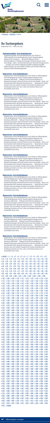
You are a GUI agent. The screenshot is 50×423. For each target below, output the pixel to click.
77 (19, 271)
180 (18, 295)
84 (46, 271)
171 (22, 293)
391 (22, 347)
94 (39, 273)
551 (22, 386)
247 (3, 312)
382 (27, 344)
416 (46, 352)
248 (8, 312)
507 (3, 376)
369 (13, 342)
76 (15, 271)
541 (22, 383)
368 (8, 342)
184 (37, 295)
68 (31, 268)
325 (41, 330)
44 (31, 264)
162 (27, 290)
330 (18, 332)
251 (22, 312)
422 (27, 354)
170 (18, 293)
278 (8, 320)
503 (32, 374)
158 (8, 290)
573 (32, 391)
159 (13, 290)
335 (41, 332)
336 (46, 332)
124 (37, 281)
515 (41, 376)
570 (18, 391)
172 (27, 293)
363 (32, 339)
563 (32, 388)
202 (27, 300)
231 (22, 308)
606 (46, 398)
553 (32, 386)
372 (27, 342)
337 (3, 334)
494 (37, 371)
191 (22, 298)
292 (27, 322)
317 (3, 330)
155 (41, 288)
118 (8, 281)
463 (32, 364)
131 (22, 283)
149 (13, 288)
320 (18, 330)
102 (25, 276)
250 (18, 312)
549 (13, 386)
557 (3, 388)
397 (3, 349)
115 (41, 278)
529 (13, 381)
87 (11, 273)
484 (37, 369)
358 (8, 339)
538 (8, 383)
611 (22, 400)
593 (32, 396)
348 (8, 337)
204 (37, 300)
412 (27, 352)
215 (41, 303)
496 (46, 371)
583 (32, 393)
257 (3, 315)
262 (27, 315)
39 (11, 264)
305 (41, 325)
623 (32, 403)
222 (27, 305)
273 (32, 317)
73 (3, 271)
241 (22, 310)
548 (8, 386)
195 (41, 298)
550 (18, 386)
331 (22, 332)
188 (8, 298)
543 (32, 383)
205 (41, 300)
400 (18, 349)
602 (27, 398)
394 (37, 347)
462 (27, 364)
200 (18, 300)
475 (41, 366)
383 (32, 344)
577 (3, 393)
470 (18, 366)
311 (22, 327)
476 (46, 366)
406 (46, 349)
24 (46, 259)
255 (41, 312)
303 (32, 325)
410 (18, 352)
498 (8, 374)
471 (22, 366)
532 (27, 381)
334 (37, 332)
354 (37, 337)
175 (41, 293)
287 (3, 322)
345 (41, 334)
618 (8, 403)
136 (46, 283)
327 (3, 332)
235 (41, 308)
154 (37, 288)
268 (8, 317)
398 (8, 349)
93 (35, 273)
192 (27, 298)
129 (13, 283)
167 (3, 293)
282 (27, 320)
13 (3, 259)
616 (46, 400)
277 (3, 320)
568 (8, 391)
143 (32, 286)
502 (27, 374)
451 (22, 361)
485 (41, 369)
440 (18, 359)
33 (35, 261)
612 (27, 400)
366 (46, 339)
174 (37, 293)
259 (13, 315)
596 (46, 396)
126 (46, 281)
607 (3, 400)
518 (8, 378)
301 (22, 325)
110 (18, 278)
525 (41, 378)
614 (37, 400)
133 (32, 283)
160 (18, 290)
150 (18, 288)
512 (27, 376)
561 (22, 388)
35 (42, 261)
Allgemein (13, 34)
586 (46, 393)
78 (23, 271)
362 (27, 339)
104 (34, 276)
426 (46, 354)
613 (32, 400)
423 (32, 354)
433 (32, 356)
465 (41, 364)
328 (8, 332)
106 (44, 276)
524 (37, 378)
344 (37, 334)
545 (41, 383)
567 (3, 391)
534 (37, 381)
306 (46, 325)
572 (27, 391)
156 (46, 288)
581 (22, 393)
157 (3, 290)
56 (31, 266)
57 (35, 266)
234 (37, 308)
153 (32, 288)
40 (15, 264)
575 (41, 391)
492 (27, 371)
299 (13, 325)
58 (39, 266)
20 (31, 259)
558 (8, 388)
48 (46, 264)
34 (39, 261)
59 (42, 266)
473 (32, 366)
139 (13, 286)
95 (42, 273)
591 (22, 396)
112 (27, 278)
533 (32, 381)
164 (37, 290)
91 (27, 273)
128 (8, 283)
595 (41, 396)
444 (37, 359)
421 (22, 354)
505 (41, 374)
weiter (9, 405)
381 (22, 344)
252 (27, 312)
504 (37, 374)
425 (41, 354)
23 (42, 259)
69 (35, 268)
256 (46, 312)
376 (46, 342)
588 (8, 396)
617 (3, 403)
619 (13, 403)
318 (8, 330)
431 (22, 356)
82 (39, 271)
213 (32, 303)
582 (27, 393)
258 (8, 315)
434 (37, 356)
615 (41, 400)
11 (42, 256)
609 (13, 400)
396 (46, 347)
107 (3, 278)
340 (18, 334)
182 (27, 295)
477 (3, 369)
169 (13, 293)
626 (46, 403)
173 (32, 293)
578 (8, 393)
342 (27, 334)
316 (46, 327)
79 (27, 271)
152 (27, 288)
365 (41, 339)
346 (46, 334)
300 (18, 325)
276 (46, 317)
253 (32, 312)
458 (8, 364)
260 (18, 315)
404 (37, 349)
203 (32, 300)
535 (41, 381)
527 (3, 381)
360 (18, 339)
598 (8, 398)
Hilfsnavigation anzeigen (15, 419)
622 (27, 403)
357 (3, 339)
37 (3, 264)
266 (46, 315)
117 (3, 281)
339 (13, 334)
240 (18, 310)
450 (18, 361)
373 (32, 342)
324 (37, 330)
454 (37, 361)
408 (8, 352)
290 (18, 322)
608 (8, 400)
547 (3, 386)
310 (18, 327)
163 (32, 290)
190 (18, 298)
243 (32, 310)
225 (41, 305)
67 (27, 268)
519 (13, 378)
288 (8, 322)
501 (22, 374)
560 (18, 388)
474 (37, 366)
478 (8, 369)
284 (37, 320)
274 (37, 317)
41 (19, 264)
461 (22, 364)
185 (41, 295)
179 (13, 295)
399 (13, 349)
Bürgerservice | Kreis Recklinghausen (15, 74)
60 (46, 266)
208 (8, 303)
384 (37, 344)
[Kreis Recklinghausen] (12, 7)
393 (32, 347)
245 (41, 310)
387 (3, 347)
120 (18, 281)
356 (46, 337)
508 (8, 376)
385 (41, 344)
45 (35, 264)
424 (37, 354)
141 (22, 286)
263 (32, 315)
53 (19, 266)
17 (19, 259)
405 (41, 349)
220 (18, 305)
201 (22, 300)
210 (18, 303)
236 (46, 308)
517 (3, 378)
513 (32, 376)
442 (27, 359)
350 (18, 337)
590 (18, 396)
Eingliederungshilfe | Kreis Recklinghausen (17, 53)
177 (3, 295)
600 (18, 398)
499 (13, 374)
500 (18, 374)
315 (41, 327)
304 (37, 325)
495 (41, 371)
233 (32, 308)
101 (20, 276)
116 (46, 278)
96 (46, 273)
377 (3, 344)
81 (35, 271)
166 (46, 290)
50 (7, 266)
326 (46, 330)
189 (13, 298)
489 (13, 371)
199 (13, 300)
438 (8, 359)
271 (22, 317)
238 (8, 310)
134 (37, 283)
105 (39, 276)
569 (13, 391)
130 (18, 283)
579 (13, 393)
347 (3, 337)
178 (8, 295)
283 (32, 320)
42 (23, 264)
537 (3, 383)
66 (23, 268)
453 (32, 361)
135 (41, 283)
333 (32, 332)
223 (32, 305)
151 (22, 288)
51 (11, 266)
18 (23, 259)
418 (8, 354)
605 (41, 398)
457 (3, 364)
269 (13, 317)
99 (11, 276)
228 (8, 308)
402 (27, 349)
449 (13, 361)
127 (3, 283)
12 (46, 256)
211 (22, 303)
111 (22, 278)
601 (22, 398)
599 (13, 398)
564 (37, 388)
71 (42, 268)
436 (46, 356)
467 (3, 366)
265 (41, 315)
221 (22, 305)
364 (37, 339)
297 (3, 325)
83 (42, 271)
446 (46, 359)
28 (15, 261)
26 (7, 261)
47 (42, 264)
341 (22, 334)
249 (13, 312)
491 (22, 371)
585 (41, 393)
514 (37, 376)
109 (13, 278)
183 (32, 295)
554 (37, 386)
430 (18, 356)
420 (18, 354)
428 (8, 356)
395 (41, 347)
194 (37, 298)
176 (46, 293)
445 (41, 359)
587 (3, 396)
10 (38, 256)
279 (13, 320)
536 (46, 381)
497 (3, 374)
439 (13, 359)
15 (11, 259)
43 (27, 264)
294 (37, 322)
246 (46, 310)
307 (3, 327)
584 (37, 393)
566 (46, 388)
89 (19, 273)
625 (41, 403)
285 (41, 320)
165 (41, 290)
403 (32, 349)
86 (7, 273)
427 (3, 356)
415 (41, 352)
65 (19, 268)
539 (13, 383)
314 (37, 327)
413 (32, 352)
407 (3, 352)
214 (37, 303)
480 (18, 369)
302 (27, 325)
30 (23, 261)
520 (18, 378)
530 (18, 381)
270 (18, 317)
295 (41, 322)
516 (46, 376)
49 (3, 266)
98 (7, 276)
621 (22, 403)
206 (46, 300)
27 (11, 261)
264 (37, 315)
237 (3, 310)
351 (22, 337)
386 (46, 344)
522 (27, 378)
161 (22, 290)
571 (22, 391)
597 (3, 398)
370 (18, 342)
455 (41, 361)
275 (41, 317)
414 (37, 352)
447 (3, 361)
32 (31, 261)
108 (8, 278)
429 (13, 356)
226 (46, 305)
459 (13, 364)
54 (23, 266)
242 (27, 310)
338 (8, 334)
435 (41, 356)
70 (39, 268)
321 (22, 330)
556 (46, 386)
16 (15, 259)
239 (13, 310)
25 (3, 261)
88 (15, 273)
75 (11, 271)
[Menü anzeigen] (47, 5)
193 (32, 298)
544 (37, 383)
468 (8, 366)
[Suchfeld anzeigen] (39, 5)
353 (32, 337)
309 (13, 327)
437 (3, 359)
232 (27, 308)
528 (8, 381)
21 (35, 259)
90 (23, 273)
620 (18, 403)
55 (27, 266)
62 (7, 268)
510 (18, 376)
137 (3, 286)
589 (13, 396)
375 (41, 342)
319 (13, 330)
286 (46, 320)
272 (27, 317)
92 (31, 273)
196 (46, 298)
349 (13, 337)
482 (27, 369)
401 (22, 349)
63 (11, 268)
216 (46, 303)
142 (27, 286)
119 (13, 281)
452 (27, 361)
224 (37, 305)
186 (46, 295)
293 (32, 322)
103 (29, 276)
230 (18, 308)
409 (13, 352)
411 (22, 352)
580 (18, 393)
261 (22, 315)
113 (32, 278)
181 (22, 295)
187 (3, 298)
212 (27, 303)
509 (13, 376)
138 (8, 286)
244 (37, 310)
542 (27, 383)
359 (13, 339)
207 (3, 303)
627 (3, 405)
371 (22, 342)
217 (3, 305)
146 (46, 286)
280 (18, 320)
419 (13, 354)
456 (46, 361)
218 (8, 305)
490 (18, 371)
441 (22, 359)
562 (27, 388)
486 (46, 369)
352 (27, 337)
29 (19, 261)
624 (37, 403)
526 (46, 378)
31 (27, 261)
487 (3, 371)
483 (32, 369)
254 (37, 312)
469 (13, 366)
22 (39, 259)
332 (27, 332)
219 (13, 305)
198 (8, 300)
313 (32, 327)
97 (3, 276)
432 (27, 356)
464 (37, 364)
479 (13, 369)
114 (37, 278)
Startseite (5, 34)
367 (3, 342)
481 (22, 369)
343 (32, 334)
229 (13, 308)
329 (13, 332)
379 (13, 344)
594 (37, 396)
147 (3, 288)
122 (27, 281)
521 (22, 378)
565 (41, 388)
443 (32, 359)
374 (37, 342)
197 (3, 300)
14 (7, 259)
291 (22, 322)
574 (37, 391)
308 (8, 327)
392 (27, 347)
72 (46, 268)
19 (27, 259)
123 (32, 281)
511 (22, 376)
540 (18, 383)
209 (13, 303)
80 (31, 271)
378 (8, 344)
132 (27, 283)
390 (18, 347)
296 (46, 322)
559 (13, 388)
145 (41, 286)
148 (8, 288)
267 (3, 317)
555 (41, 386)
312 (27, 327)
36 (46, 261)
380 (18, 344)
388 (8, 347)
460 (18, 364)
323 (32, 330)
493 (32, 371)
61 (3, 268)
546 (46, 383)
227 (3, 308)
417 (3, 354)
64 (15, 268)
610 (18, 400)
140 (18, 286)
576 (46, 391)
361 (22, 339)
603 (32, 398)
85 (3, 273)
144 (37, 286)
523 (32, 378)
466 (46, 364)
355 (41, 337)
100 (15, 276)
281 (22, 320)
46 (39, 264)
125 (41, 281)
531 (22, 381)
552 (27, 386)
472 (27, 366)
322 (27, 330)
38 (7, 264)
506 (46, 374)
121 (22, 281)
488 (8, 371)
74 (7, 271)
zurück (4, 256)
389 (13, 347)
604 (37, 398)
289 (13, 322)
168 (8, 293)
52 (15, 266)
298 (8, 325)
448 (8, 361)
